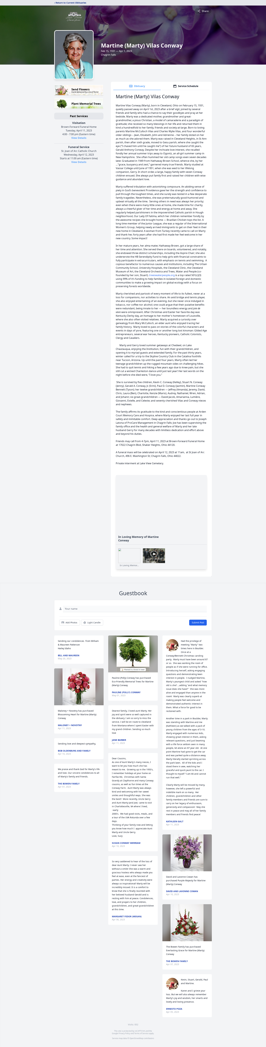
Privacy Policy (124, 1033)
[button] (78, 686)
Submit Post (198, 622)
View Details (78, 138)
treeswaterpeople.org (162, 275)
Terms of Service (141, 1033)
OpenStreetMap (136, 1038)
